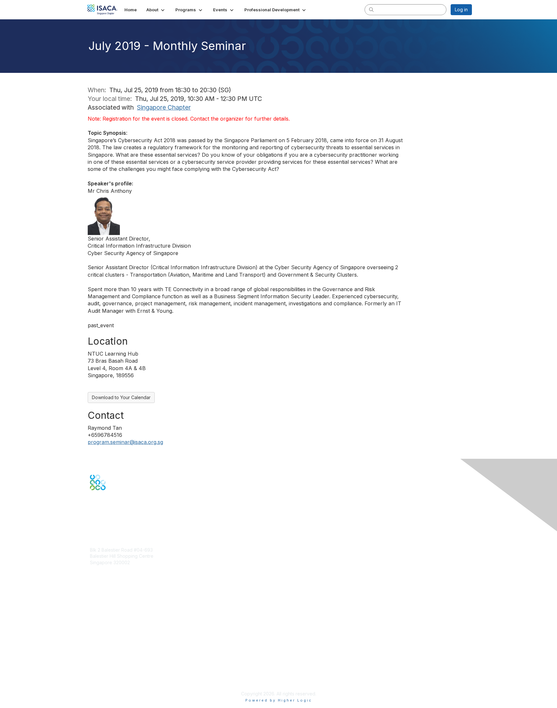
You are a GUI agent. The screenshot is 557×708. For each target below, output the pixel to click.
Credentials (102, 612)
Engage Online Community (118, 522)
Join (94, 599)
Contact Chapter (107, 572)
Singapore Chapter (164, 107)
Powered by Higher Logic (278, 700)
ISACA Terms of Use (111, 668)
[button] (156, 10)
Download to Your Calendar (121, 397)
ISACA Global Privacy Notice (120, 674)
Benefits (98, 605)
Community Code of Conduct (120, 655)
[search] (371, 9)
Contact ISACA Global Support (122, 621)
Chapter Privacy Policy (114, 684)
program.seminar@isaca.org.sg (125, 442)
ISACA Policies (105, 661)
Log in (461, 9)
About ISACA (103, 649)
